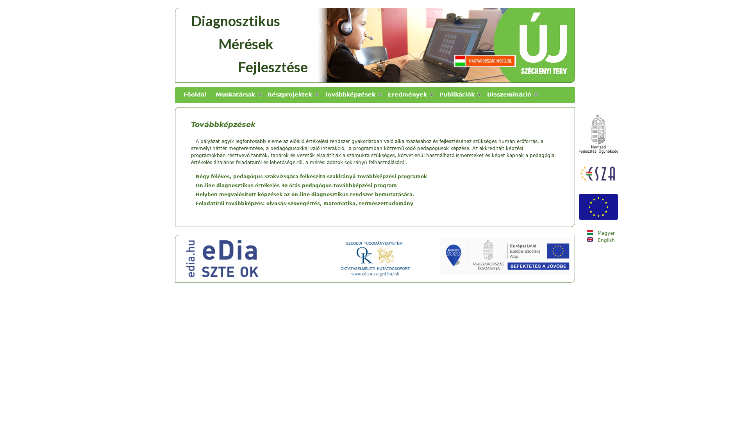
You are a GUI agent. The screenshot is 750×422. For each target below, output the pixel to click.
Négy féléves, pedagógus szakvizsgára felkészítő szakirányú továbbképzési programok (311, 176)
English (605, 240)
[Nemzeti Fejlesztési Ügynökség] (598, 152)
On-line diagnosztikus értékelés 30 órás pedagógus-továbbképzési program (296, 185)
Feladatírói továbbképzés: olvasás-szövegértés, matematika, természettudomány (304, 203)
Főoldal (195, 94)
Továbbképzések (350, 94)
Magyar (605, 233)
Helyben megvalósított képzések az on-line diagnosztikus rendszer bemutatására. (305, 194)
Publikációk (457, 94)
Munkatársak (235, 94)
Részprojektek (290, 94)
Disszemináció (509, 94)
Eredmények (407, 94)
